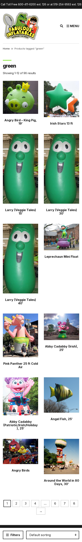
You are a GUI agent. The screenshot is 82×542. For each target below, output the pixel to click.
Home (6, 48)
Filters (15, 535)
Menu (74, 26)
